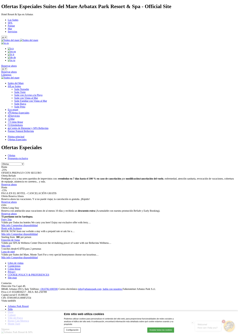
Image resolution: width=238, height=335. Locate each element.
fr (13, 54)
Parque (11, 25)
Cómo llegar (16, 122)
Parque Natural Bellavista (21, 131)
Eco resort (13, 109)
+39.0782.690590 (49, 289)
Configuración (72, 330)
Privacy (12, 271)
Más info (6, 225)
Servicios (12, 31)
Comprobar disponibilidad (24, 225)
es (7, 43)
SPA (10, 22)
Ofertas (11, 155)
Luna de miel (8, 251)
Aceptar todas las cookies (160, 330)
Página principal (16, 136)
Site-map (12, 277)
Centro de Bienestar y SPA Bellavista (29, 128)
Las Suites (13, 20)
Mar (10, 28)
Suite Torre (20, 92)
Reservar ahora (9, 65)
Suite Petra (19, 106)
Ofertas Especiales (20, 112)
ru (13, 60)
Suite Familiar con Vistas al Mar (30, 100)
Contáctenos (14, 266)
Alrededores (16, 125)
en (14, 51)
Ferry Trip (6, 219)
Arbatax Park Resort (18, 306)
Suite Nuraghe (21, 89)
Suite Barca (20, 103)
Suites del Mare (16, 83)
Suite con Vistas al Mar (26, 98)
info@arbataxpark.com (90, 289)
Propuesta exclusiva (18, 158)
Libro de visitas (15, 263)
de (14, 57)
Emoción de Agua (10, 240)
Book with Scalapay (11, 228)
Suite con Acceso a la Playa (28, 95)
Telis (10, 309)
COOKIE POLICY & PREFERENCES (28, 274)
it (13, 48)
